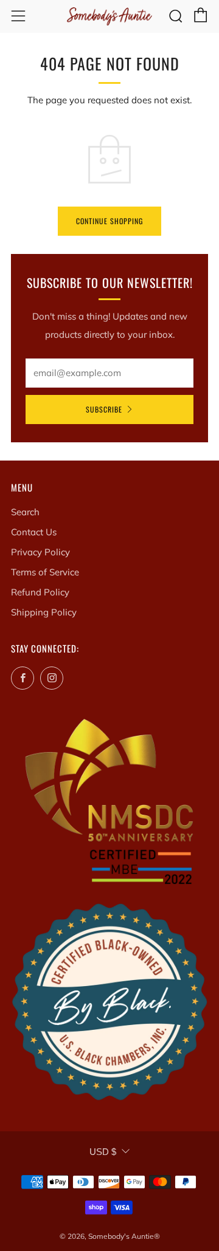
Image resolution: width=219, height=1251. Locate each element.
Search (25, 512)
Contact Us (34, 532)
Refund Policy (40, 592)
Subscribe (104, 409)
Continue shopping (109, 221)
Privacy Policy (40, 552)
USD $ (102, 1151)
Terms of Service (45, 572)
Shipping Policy (44, 612)
